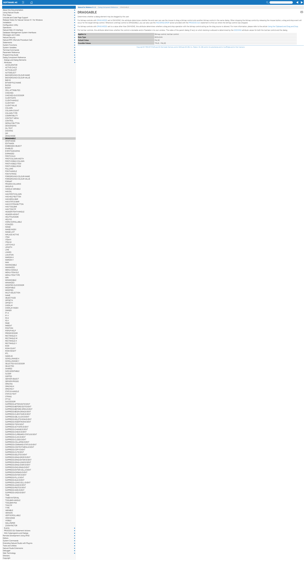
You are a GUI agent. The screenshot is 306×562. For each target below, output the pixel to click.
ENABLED (9, 148)
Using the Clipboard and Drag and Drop (283, 26)
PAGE (7, 323)
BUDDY (8, 88)
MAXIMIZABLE (11, 265)
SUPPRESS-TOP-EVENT (14, 424)
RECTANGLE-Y (11, 343)
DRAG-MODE (10, 136)
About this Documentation (39, 10)
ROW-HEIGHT (10, 351)
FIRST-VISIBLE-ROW (13, 166)
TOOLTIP (8, 505)
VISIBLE (8, 520)
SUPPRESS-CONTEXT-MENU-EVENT (19, 447)
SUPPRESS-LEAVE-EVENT (15, 485)
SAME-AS (9, 356)
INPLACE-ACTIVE (12, 235)
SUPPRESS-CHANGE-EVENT (16, 429)
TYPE (7, 508)
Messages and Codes (39, 35)
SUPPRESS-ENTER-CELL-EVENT (18, 470)
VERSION (9, 513)
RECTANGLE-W (11, 338)
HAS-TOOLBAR (11, 207)
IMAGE (8, 227)
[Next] (301, 2)
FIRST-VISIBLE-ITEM (13, 164)
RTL (6, 353)
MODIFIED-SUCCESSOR (14, 285)
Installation (39, 22)
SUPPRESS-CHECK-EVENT (16, 432)
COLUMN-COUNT (12, 110)
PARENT (8, 326)
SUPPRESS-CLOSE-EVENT (15, 440)
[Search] (267, 2)
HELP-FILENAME (12, 217)
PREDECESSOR (11, 333)
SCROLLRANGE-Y (12, 361)
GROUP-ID (9, 186)
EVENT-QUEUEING (12, 151)
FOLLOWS (9, 169)
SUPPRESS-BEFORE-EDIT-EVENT (18, 407)
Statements (39, 42)
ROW (7, 346)
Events (40, 528)
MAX (7, 262)
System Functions (39, 45)
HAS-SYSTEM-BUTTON (14, 204)
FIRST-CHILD (10, 156)
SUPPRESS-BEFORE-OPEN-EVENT (18, 409)
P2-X (7, 318)
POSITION (9, 328)
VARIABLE (9, 510)
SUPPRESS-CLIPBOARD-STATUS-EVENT (21, 434)
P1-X (7, 313)
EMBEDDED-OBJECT (13, 146)
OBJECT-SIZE (10, 298)
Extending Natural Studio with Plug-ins (39, 543)
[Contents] (20, 2)
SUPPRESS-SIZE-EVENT (14, 490)
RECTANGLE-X (11, 341)
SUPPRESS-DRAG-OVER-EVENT (17, 465)
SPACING (9, 384)
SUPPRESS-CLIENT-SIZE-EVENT (18, 414)
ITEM (7, 237)
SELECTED (9, 366)
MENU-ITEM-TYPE (12, 275)
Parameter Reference (39, 52)
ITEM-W (8, 242)
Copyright (6, 558)
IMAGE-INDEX (10, 229)
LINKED (8, 252)
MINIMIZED (9, 283)
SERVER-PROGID (12, 381)
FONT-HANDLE (11, 171)
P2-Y (7, 321)
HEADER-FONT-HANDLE (14, 212)
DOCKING (9, 131)
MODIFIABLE (10, 288)
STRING (8, 397)
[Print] (301, 11)
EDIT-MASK (9, 143)
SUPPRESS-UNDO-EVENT (15, 493)
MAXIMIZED (10, 267)
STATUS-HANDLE (12, 391)
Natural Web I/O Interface (39, 30)
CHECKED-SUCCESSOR (14, 95)
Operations (39, 27)
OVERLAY (9, 305)
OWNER (8, 310)
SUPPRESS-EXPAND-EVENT (16, 472)
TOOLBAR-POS (11, 503)
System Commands (39, 541)
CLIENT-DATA (10, 98)
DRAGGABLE (10, 138)
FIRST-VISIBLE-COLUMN (14, 161)
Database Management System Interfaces (39, 33)
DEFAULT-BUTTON (12, 123)
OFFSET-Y (9, 303)
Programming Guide (39, 55)
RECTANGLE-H (11, 336)
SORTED (8, 376)
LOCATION (9, 255)
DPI (6, 133)
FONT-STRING (10, 174)
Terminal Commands (39, 50)
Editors (39, 538)
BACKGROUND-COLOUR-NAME (17, 75)
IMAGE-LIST (10, 232)
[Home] (28, 2)
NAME (7, 295)
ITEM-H (8, 240)
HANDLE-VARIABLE (13, 189)
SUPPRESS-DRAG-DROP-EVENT (17, 457)
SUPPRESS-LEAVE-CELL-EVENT (17, 483)
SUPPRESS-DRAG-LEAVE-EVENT (18, 462)
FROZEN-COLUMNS (13, 184)
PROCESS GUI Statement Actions (40, 531)
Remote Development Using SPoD (39, 536)
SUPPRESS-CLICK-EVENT (15, 437)
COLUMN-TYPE (11, 113)
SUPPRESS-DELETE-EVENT (16, 455)
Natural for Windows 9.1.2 (87, 7)
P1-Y (7, 316)
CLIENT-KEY (10, 103)
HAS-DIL (8, 191)
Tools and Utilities (39, 546)
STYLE (8, 399)
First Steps (39, 15)
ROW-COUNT (10, 348)
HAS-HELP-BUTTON (13, 197)
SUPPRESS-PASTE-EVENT (15, 488)
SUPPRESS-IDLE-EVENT (14, 480)
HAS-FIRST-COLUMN (13, 194)
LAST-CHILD (10, 245)
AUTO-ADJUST (11, 70)
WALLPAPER (10, 523)
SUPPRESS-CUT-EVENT (14, 452)
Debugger (39, 551)
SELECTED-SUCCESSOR (15, 364)
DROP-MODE (10, 141)
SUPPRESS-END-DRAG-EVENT (17, 467)
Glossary (6, 556)
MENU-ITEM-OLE (12, 272)
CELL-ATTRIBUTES (12, 90)
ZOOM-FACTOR (11, 526)
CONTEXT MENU (12, 118)
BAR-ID (8, 80)
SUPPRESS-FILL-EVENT (14, 477)
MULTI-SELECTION (12, 293)
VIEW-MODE (10, 518)
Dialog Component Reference (39, 57)
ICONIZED (9, 224)
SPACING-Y (9, 389)
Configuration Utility (39, 25)
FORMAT (8, 181)
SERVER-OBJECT (12, 379)
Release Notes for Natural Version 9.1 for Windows (39, 20)
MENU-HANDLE (11, 270)
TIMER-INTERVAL (12, 498)
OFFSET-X (9, 300)
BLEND (8, 85)
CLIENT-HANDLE (12, 100)
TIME (7, 495)
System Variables (39, 47)
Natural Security (39, 37)
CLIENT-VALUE (11, 105)
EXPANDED (9, 154)
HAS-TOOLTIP (10, 209)
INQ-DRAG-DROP (162, 23)
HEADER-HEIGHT (12, 214)
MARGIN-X (9, 257)
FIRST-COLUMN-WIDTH (14, 159)
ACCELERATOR (11, 65)
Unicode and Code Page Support (39, 18)
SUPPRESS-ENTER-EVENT (15, 475)
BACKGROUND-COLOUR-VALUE (17, 78)
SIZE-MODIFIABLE (12, 371)
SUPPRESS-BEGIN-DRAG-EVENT (18, 412)
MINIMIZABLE (10, 280)
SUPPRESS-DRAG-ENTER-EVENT (18, 460)
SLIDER (8, 374)
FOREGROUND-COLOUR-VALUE (17, 179)
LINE (7, 250)
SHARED (8, 369)
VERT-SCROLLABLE (13, 515)
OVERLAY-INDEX (11, 308)
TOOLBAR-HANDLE (12, 500)
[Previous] (297, 2)
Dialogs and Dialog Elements (40, 60)
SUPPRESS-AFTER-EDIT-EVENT (17, 404)
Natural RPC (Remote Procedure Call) (39, 40)
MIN (7, 278)
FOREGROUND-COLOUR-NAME (17, 176)
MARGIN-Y (9, 260)
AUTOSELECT (10, 73)
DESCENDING (10, 126)
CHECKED (9, 93)
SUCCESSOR (10, 402)
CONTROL (9, 121)
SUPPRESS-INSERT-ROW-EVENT (18, 422)
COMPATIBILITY (11, 116)
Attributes (40, 62)
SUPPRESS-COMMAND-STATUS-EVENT (21, 445)
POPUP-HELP (10, 331)
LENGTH (8, 247)
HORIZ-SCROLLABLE (13, 222)
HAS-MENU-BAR (11, 199)
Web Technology (39, 553)
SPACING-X (9, 386)
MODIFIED (9, 290)
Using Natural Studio (39, 12)
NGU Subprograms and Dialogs (40, 533)
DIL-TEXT (9, 128)
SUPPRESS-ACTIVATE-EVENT (17, 427)
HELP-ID (8, 219)
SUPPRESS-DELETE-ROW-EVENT (18, 419)
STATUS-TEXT (10, 394)
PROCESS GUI (194, 23)
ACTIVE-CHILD (11, 67)
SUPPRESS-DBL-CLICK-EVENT (17, 417)
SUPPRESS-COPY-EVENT (15, 450)
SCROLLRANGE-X (12, 359)
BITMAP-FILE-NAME (13, 83)
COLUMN (9, 108)
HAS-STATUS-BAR (12, 202)
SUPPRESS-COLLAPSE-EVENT (17, 442)
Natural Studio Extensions (39, 548)
